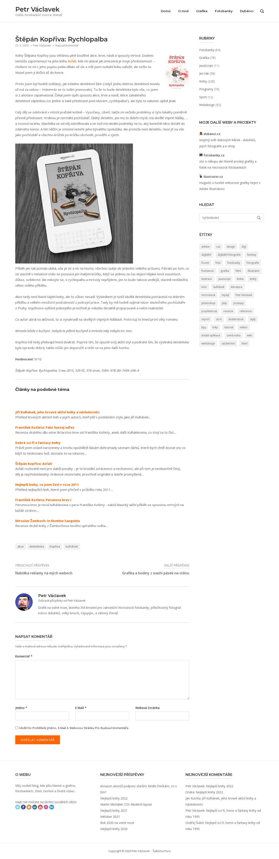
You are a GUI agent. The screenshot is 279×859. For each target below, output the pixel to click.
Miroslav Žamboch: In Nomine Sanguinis (47, 520)
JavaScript (206, 65)
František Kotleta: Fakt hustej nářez (44, 427)
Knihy (203, 81)
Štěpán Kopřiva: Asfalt (33, 463)
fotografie (253, 263)
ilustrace (206, 279)
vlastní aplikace (210, 335)
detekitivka (36, 546)
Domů (166, 11)
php (224, 303)
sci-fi (219, 319)
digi (244, 246)
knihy (253, 279)
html (238, 271)
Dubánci (246, 11)
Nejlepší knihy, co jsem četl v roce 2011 (47, 484)
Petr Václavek (37, 9)
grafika (225, 271)
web (249, 335)
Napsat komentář (66, 45)
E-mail (80, 708)
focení (205, 263)
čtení (244, 343)
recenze (228, 311)
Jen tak (204, 73)
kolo (204, 287)
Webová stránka (147, 708)
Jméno (21, 708)
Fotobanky (224, 11)
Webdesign (207, 105)
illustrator (254, 271)
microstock (208, 295)
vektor (244, 327)
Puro (167, 851)
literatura (236, 287)
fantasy (251, 255)
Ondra (189, 792)
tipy (203, 327)
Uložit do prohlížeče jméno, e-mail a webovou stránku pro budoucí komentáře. (74, 728)
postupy (238, 303)
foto (218, 263)
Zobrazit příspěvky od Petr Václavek (62, 600)
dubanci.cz (211, 134)
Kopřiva (55, 546)
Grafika (202, 11)
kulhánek (72, 546)
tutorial (228, 327)
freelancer (207, 271)
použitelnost (209, 311)
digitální (206, 255)
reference (246, 311)
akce (20, 546)
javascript (224, 279)
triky (215, 327)
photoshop (208, 303)
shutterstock (235, 319)
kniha (240, 279)
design (231, 246)
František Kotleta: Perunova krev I (43, 499)
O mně (183, 11)
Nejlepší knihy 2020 (114, 829)
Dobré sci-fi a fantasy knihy (37, 442)
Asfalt (72, 61)
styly (252, 319)
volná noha (233, 335)
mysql (225, 295)
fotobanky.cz (214, 155)
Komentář (23, 656)
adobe (205, 246)
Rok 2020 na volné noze (117, 823)
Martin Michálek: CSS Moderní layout (126, 804)
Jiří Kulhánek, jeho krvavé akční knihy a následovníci (57, 412)
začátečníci (228, 343)
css (218, 246)
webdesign (208, 343)
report (205, 319)
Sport (203, 97)
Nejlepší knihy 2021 (114, 810)
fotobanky (233, 263)
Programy (206, 89)
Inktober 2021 (110, 817)
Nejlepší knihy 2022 (114, 798)
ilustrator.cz (213, 177)
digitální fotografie (229, 255)
